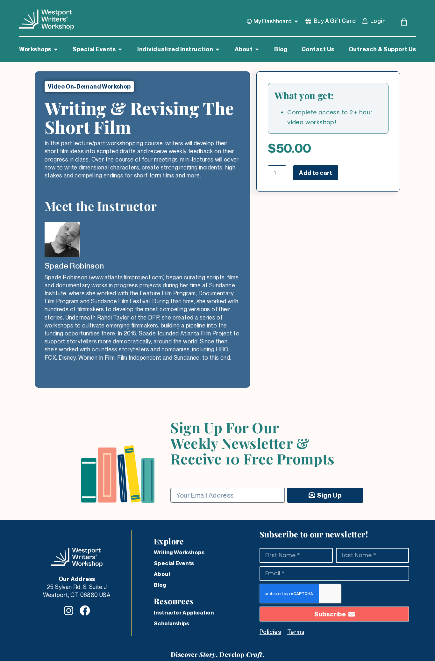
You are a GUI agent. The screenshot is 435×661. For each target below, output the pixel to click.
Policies (270, 631)
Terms (295, 631)
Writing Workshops (179, 552)
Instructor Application (184, 612)
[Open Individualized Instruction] (217, 49)
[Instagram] (68, 610)
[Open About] (257, 49)
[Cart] (404, 22)
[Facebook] (85, 610)
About (162, 574)
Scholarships (171, 623)
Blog (160, 585)
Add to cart (315, 172)
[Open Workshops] (56, 49)
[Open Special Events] (120, 49)
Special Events (174, 563)
